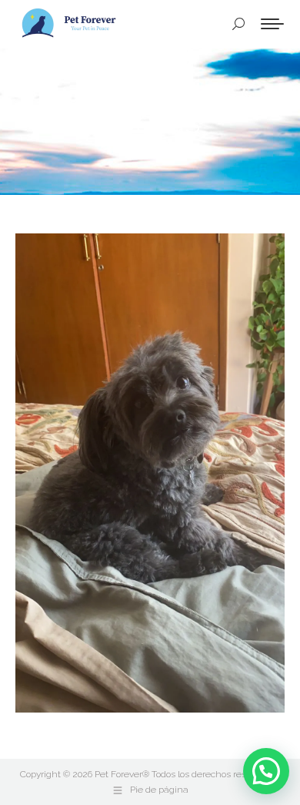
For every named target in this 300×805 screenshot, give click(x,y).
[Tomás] (150, 473)
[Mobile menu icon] (272, 23)
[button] (266, 771)
